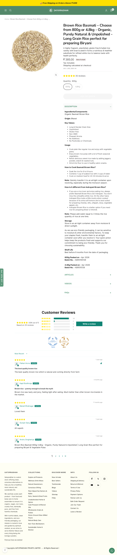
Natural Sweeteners (35, 484)
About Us (73, 477)
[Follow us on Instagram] (104, 479)
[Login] (106, 10)
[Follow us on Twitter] (98, 479)
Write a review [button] (89, 324)
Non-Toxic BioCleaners (36, 524)
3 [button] (59, 456)
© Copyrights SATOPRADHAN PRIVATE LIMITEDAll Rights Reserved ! (32, 548)
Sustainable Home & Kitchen (35, 528)
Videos (54, 491)
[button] (69, 76)
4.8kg (77, 86)
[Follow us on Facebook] (92, 479)
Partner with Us (76, 498)
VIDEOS (88, 283)
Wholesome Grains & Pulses (35, 511)
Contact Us (74, 508)
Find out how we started (13, 540)
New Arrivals (56, 477)
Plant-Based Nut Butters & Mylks (37, 492)
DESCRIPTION (88, 106)
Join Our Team (75, 505)
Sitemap (55, 494)
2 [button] (55, 456)
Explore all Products (35, 477)
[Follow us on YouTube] (92, 485)
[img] (20, 360)
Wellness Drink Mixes (35, 481)
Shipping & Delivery (77, 481)
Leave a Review (76, 512)
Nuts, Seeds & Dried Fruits (37, 496)
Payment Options (76, 494)
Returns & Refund (76, 484)
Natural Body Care (34, 520)
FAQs (88, 292)
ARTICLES (88, 274)
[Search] (10, 10)
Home (7, 19)
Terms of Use (75, 487)
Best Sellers (56, 481)
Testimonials (56, 484)
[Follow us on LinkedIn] (98, 485)
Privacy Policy (75, 491)
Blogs (54, 487)
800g (67, 86)
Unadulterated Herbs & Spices (36, 501)
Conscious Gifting (34, 487)
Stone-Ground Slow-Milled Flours (37, 516)
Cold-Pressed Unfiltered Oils (37, 506)
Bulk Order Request (77, 501)
